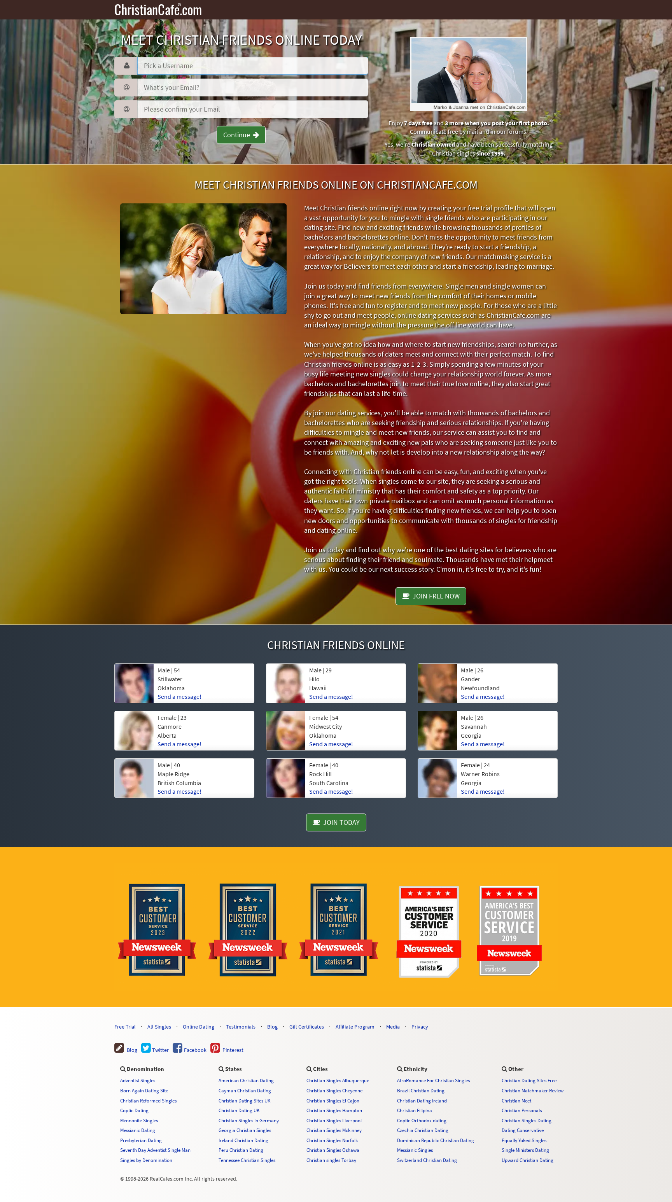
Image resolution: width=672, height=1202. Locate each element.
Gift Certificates (306, 1026)
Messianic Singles (415, 1150)
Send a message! (179, 696)
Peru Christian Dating (241, 1150)
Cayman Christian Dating (245, 1090)
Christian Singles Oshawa (332, 1150)
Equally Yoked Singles (524, 1140)
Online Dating (198, 1026)
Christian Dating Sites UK (245, 1100)
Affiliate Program (355, 1026)
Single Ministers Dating (525, 1150)
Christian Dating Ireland (422, 1100)
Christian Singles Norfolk (332, 1140)
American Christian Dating (246, 1080)
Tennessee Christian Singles (247, 1160)
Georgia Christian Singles (245, 1130)
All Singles (159, 1026)
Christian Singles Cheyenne (334, 1090)
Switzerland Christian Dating (427, 1160)
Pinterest (231, 1049)
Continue (238, 134)
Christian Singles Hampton (334, 1110)
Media (393, 1026)
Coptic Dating (134, 1110)
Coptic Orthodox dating (421, 1120)
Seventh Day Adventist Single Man (155, 1150)
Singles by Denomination (146, 1160)
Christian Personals (522, 1110)
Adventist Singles (137, 1080)
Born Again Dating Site (144, 1090)
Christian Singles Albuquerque (337, 1080)
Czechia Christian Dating (422, 1130)
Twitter (160, 1049)
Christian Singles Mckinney (334, 1130)
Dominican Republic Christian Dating (435, 1140)
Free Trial (125, 1026)
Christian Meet (516, 1100)
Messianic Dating (137, 1130)
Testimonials (241, 1026)
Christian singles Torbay (331, 1160)
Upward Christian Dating (527, 1160)
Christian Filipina (414, 1110)
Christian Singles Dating (526, 1120)
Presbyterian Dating (141, 1140)
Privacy (419, 1026)
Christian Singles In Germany (249, 1120)
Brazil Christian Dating (420, 1090)
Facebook (194, 1049)
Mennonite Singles (139, 1120)
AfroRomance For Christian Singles (433, 1080)
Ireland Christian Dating (243, 1140)
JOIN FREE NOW (435, 595)
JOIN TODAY (340, 822)
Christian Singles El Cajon (332, 1100)
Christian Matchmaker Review (533, 1090)
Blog (272, 1026)
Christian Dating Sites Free (529, 1080)
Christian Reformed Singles (148, 1100)
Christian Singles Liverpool (334, 1120)
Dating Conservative (523, 1130)
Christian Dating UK (239, 1110)
